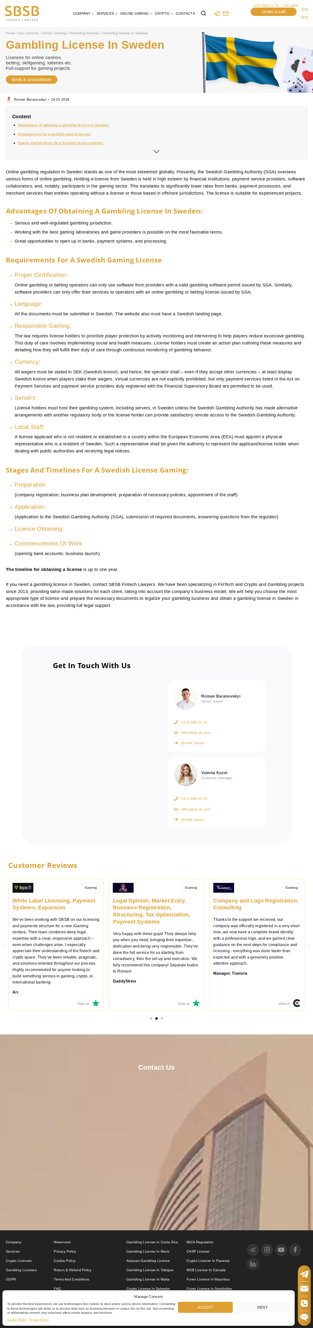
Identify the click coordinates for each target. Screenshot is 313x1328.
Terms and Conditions (72, 1279)
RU (305, 17)
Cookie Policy (17, 1319)
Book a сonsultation (32, 79)
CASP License (198, 1251)
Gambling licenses (21, 1270)
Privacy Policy (39, 1319)
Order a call (274, 11)
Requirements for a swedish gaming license (54, 134)
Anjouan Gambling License (148, 1261)
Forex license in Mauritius (208, 1279)
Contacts (185, 13)
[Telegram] (217, 13)
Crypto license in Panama (208, 1261)
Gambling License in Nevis (148, 1251)
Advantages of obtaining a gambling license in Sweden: (63, 125)
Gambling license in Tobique (149, 1270)
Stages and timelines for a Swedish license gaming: (60, 143)
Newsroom (62, 1242)
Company (13, 1242)
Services (13, 1251)
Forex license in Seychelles (209, 1289)
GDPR (11, 1279)
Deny (262, 1307)
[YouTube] (281, 1250)
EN (305, 9)
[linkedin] (253, 1264)
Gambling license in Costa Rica (152, 1242)
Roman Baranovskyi (30, 99)
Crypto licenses (19, 1261)
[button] (4, 945)
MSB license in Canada (206, 1270)
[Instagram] (267, 1250)
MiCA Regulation (200, 1242)
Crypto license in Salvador (148, 1289)
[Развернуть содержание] (156, 150)
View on (83, 1004)
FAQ (57, 1289)
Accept (205, 1307)
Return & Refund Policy (72, 1270)
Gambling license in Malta (148, 1279)
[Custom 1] (225, 13)
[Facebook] (295, 1250)
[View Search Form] (203, 13)
